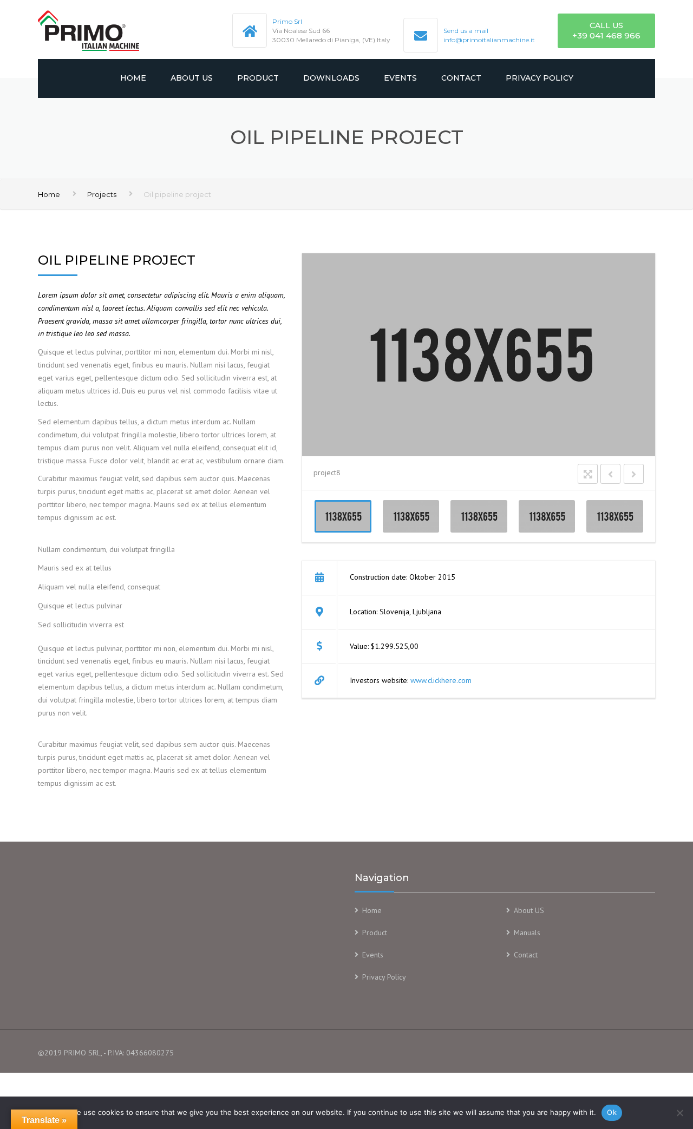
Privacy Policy (539, 78)
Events (400, 78)
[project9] (478, 516)
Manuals (527, 932)
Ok (612, 1112)
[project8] (343, 516)
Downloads (331, 78)
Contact (461, 78)
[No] (679, 1112)
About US (192, 78)
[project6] (614, 516)
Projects (101, 194)
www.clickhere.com (441, 680)
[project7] (546, 516)
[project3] (410, 516)
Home (133, 78)
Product (258, 78)
